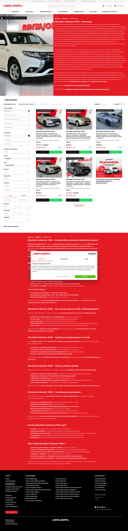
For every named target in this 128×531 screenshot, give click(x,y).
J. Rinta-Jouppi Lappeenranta (33, 500)
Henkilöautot (7, 111)
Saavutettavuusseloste (11, 523)
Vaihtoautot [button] (71, 104)
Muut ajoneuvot (8, 127)
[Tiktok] (105, 507)
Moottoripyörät (8, 123)
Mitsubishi (65, 18)
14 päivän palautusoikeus (12, 489)
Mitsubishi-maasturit (86, 89)
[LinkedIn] (100, 507)
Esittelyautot (8, 139)
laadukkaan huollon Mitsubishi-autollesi (77, 85)
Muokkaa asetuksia (63, 276)
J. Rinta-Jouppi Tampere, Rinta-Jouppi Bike (67, 496)
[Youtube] (102, 507)
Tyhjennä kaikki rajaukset (29, 104)
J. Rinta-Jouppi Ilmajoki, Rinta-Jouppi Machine (38, 489)
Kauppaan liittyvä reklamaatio (13, 487)
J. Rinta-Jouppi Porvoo (61, 483)
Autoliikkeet (30, 476)
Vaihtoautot (57, 18)
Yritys (7, 476)
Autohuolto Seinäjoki (100, 483)
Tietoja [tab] (86, 258)
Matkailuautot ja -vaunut (10, 115)
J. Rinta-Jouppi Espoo (31, 479)
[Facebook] (95, 507)
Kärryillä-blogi (9, 500)
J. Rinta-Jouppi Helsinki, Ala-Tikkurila (35, 481)
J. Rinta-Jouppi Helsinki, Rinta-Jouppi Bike (37, 483)
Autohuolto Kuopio (100, 481)
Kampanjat (8, 495)
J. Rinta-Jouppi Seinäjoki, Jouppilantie (65, 489)
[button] (12, 226)
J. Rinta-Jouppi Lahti (31, 498)
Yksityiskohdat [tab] (64, 258)
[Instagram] (98, 507)
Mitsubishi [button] (45, 104)
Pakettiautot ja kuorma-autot (12, 119)
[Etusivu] (13, 6)
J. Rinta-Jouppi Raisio (61, 485)
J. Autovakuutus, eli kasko (99, 81)
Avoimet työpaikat (10, 481)
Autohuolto (100, 476)
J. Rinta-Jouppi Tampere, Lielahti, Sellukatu (67, 494)
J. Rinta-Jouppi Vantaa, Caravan (64, 498)
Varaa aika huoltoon (100, 489)
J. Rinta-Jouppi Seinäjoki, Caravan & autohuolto (68, 487)
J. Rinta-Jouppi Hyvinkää (32, 485)
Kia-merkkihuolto (99, 487)
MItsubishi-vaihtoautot (72, 89)
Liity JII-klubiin (10, 512)
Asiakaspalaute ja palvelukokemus (10, 484)
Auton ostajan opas (10, 502)
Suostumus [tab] (42, 258)
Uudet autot (8, 144)
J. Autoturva (83, 81)
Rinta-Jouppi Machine (11, 506)
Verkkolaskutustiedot (11, 491)
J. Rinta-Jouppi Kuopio (31, 496)
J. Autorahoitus (74, 81)
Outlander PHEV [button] (58, 104)
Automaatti (8, 190)
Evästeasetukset (9, 522)
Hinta (10, 195)
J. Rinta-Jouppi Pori (60, 481)
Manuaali (7, 185)
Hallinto (7, 479)
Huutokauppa (9, 504)
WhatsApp (56, 152)
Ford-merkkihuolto (100, 485)
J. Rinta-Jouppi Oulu (60, 479)
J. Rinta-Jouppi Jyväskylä (32, 492)
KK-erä (23, 195)
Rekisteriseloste (9, 520)
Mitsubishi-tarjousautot (102, 89)
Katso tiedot (42, 152)
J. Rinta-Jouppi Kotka (31, 494)
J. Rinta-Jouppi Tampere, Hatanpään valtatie (67, 492)
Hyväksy (85, 276)
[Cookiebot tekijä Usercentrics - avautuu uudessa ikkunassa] (89, 254)
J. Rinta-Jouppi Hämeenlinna (33, 487)
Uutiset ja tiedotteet (10, 497)
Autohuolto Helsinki (100, 479)
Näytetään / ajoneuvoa (79, 204)
